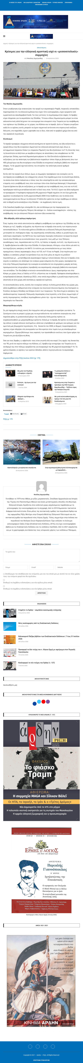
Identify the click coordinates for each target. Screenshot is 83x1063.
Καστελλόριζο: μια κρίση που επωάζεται (22, 467)
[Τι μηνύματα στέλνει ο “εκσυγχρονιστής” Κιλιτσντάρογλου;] (47, 374)
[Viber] (53, 1047)
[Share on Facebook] (39, 427)
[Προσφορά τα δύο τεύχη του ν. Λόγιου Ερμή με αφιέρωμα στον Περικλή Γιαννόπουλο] (9, 652)
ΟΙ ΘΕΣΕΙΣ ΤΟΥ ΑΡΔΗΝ (15, 2)
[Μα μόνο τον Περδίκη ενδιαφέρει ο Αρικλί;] (10, 373)
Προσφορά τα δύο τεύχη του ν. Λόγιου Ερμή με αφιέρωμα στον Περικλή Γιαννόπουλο (46, 651)
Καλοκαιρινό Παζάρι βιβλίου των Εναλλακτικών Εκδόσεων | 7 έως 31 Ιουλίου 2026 (48, 637)
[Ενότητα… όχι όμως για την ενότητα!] (10, 385)
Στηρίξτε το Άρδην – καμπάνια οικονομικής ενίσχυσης (39, 610)
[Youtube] (45, 1047)
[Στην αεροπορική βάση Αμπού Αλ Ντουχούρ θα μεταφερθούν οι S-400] (61, 452)
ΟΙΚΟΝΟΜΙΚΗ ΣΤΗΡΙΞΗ (41, 4)
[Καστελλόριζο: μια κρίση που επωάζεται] (21, 452)
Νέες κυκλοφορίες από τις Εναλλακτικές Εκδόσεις (38, 623)
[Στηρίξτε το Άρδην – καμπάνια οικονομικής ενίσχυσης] (9, 613)
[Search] (79, 36)
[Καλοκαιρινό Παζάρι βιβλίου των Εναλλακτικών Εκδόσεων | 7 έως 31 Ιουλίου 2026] (9, 639)
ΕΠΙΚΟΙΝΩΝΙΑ (68, 2)
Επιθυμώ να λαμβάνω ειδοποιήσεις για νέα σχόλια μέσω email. (28, 583)
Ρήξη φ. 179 (8, 419)
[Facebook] (38, 8)
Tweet (6, 414)
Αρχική (5, 43)
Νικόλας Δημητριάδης (35, 58)
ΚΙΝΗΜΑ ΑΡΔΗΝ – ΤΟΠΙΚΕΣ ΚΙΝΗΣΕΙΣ (52, 2)
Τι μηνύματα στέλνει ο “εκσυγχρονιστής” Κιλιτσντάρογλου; (62, 373)
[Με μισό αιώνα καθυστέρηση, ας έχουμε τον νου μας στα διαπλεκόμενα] (47, 400)
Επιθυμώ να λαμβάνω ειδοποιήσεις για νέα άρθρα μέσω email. (27, 589)
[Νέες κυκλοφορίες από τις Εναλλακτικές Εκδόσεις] (9, 626)
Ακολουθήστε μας (10, 685)
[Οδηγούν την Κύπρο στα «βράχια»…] (10, 399)
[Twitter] (38, 1047)
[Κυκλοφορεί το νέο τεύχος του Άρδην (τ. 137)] (9, 666)
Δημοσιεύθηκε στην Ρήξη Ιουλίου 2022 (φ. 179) (21, 358)
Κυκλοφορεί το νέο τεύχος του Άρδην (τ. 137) (36, 663)
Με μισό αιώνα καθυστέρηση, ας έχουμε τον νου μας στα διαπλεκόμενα (65, 399)
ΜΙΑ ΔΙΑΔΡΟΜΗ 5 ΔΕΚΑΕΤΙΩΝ (32, 2)
